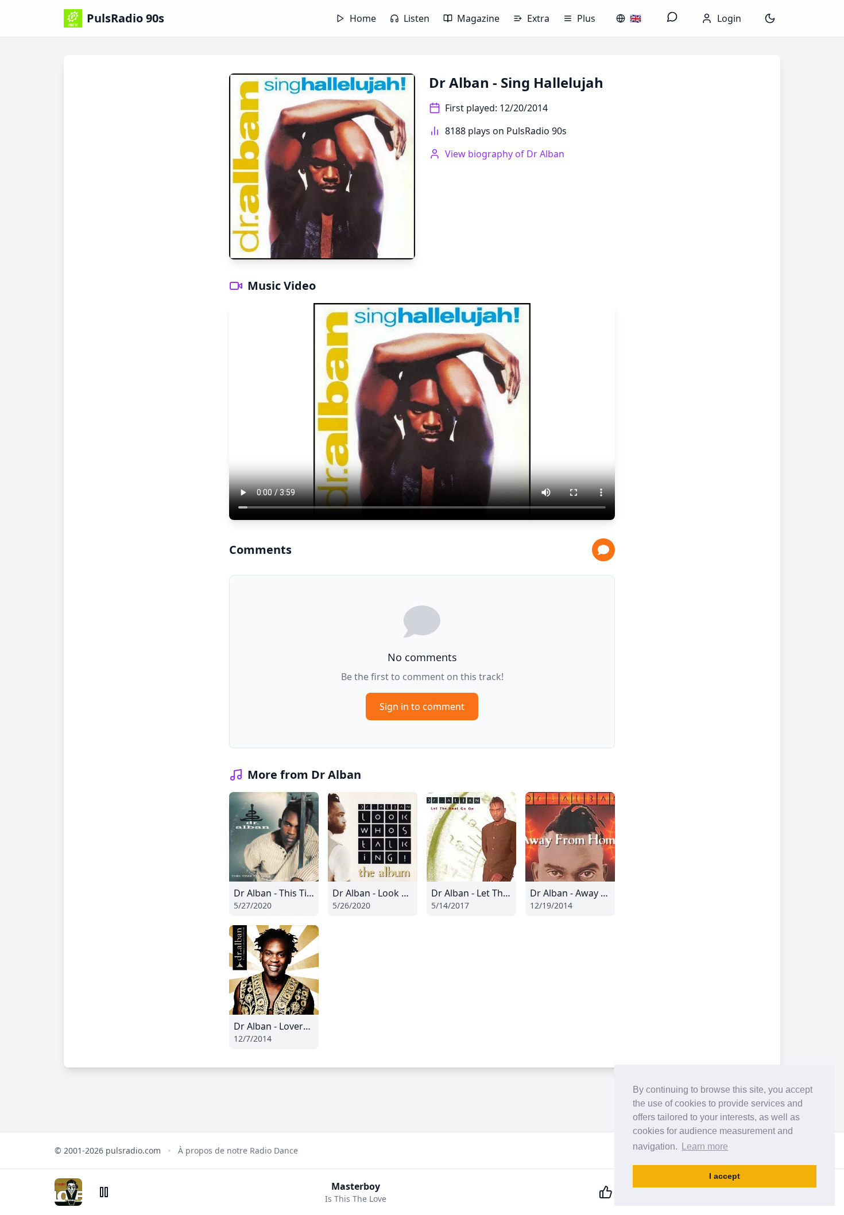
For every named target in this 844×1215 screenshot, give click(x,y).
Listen (416, 18)
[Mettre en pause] (104, 1192)
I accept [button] (724, 1176)
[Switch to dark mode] (770, 18)
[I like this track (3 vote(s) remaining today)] (605, 1192)
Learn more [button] (705, 1146)
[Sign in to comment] (603, 549)
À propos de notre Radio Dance (238, 1150)
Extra (538, 18)
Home (363, 18)
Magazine (478, 18)
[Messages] (672, 18)
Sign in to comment (422, 706)
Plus (586, 18)
